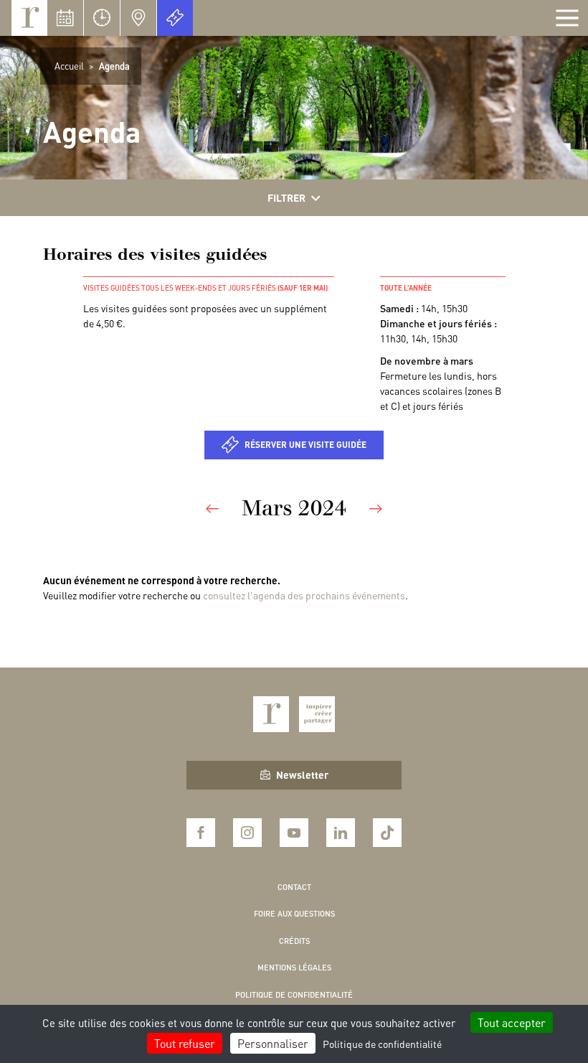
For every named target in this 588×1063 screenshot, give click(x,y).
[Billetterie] (175, 18)
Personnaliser (272, 1043)
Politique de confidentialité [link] (382, 1043)
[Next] (375, 508)
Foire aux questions (294, 914)
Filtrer (286, 197)
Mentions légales (294, 968)
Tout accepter (512, 1022)
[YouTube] (294, 832)
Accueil (69, 66)
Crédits (294, 941)
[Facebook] (200, 832)
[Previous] (212, 508)
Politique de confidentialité (294, 995)
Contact (294, 887)
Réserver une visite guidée (305, 444)
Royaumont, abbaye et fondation (29, 18)
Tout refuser (184, 1043)
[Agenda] (65, 18)
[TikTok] (387, 832)
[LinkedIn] (340, 832)
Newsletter (302, 774)
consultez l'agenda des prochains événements (304, 595)
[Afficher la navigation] (567, 18)
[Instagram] (247, 832)
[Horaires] (102, 18)
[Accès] (138, 18)
